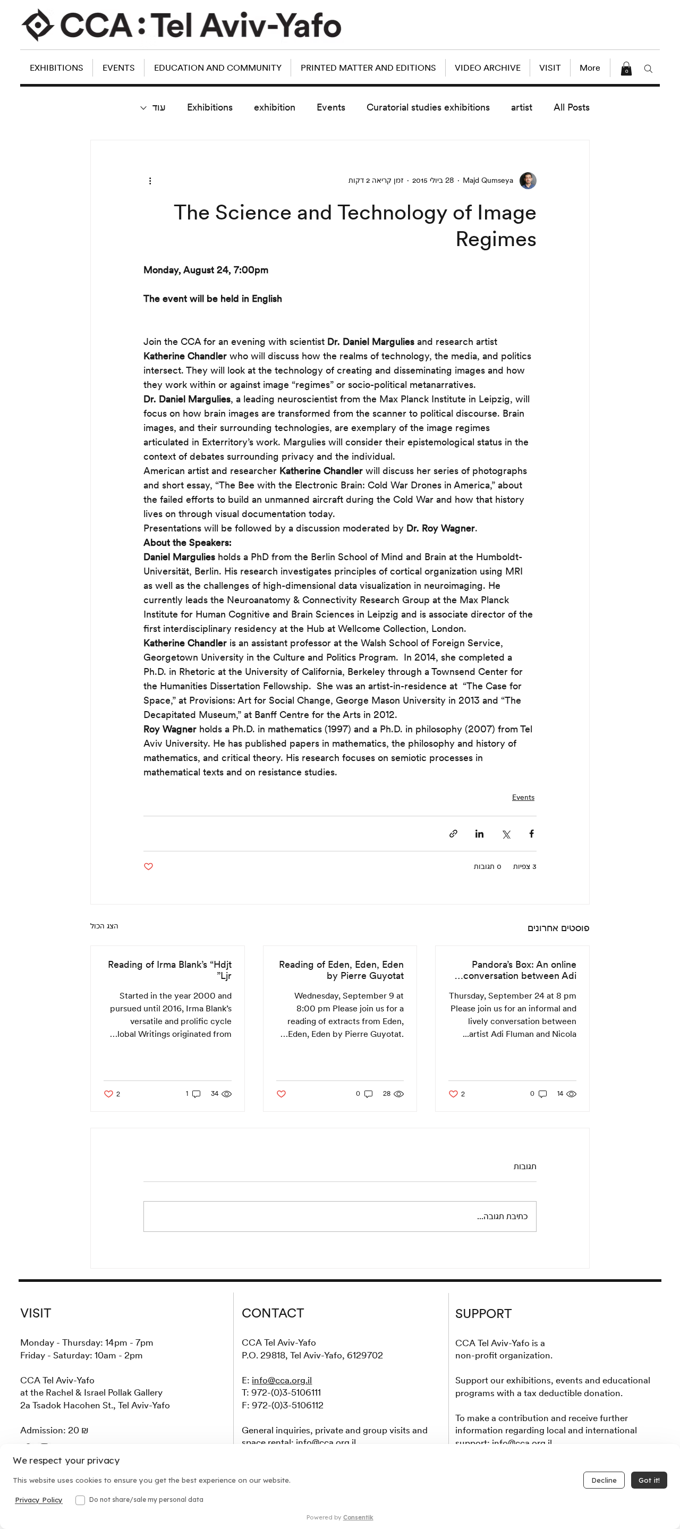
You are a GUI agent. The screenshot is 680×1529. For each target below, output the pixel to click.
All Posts (572, 107)
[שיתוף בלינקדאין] (479, 834)
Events (331, 107)
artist (521, 107)
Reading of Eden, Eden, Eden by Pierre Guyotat (341, 970)
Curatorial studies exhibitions (428, 107)
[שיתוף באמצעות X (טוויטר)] (505, 834)
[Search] (649, 68)
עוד (159, 107)
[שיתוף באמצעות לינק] (453, 834)
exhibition (274, 107)
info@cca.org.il (282, 1380)
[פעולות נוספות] (149, 180)
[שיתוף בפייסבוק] (531, 834)
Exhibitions (210, 107)
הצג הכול (104, 926)
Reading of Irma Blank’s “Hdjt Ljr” (170, 970)
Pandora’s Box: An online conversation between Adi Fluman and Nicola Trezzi (519, 970)
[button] (626, 68)
